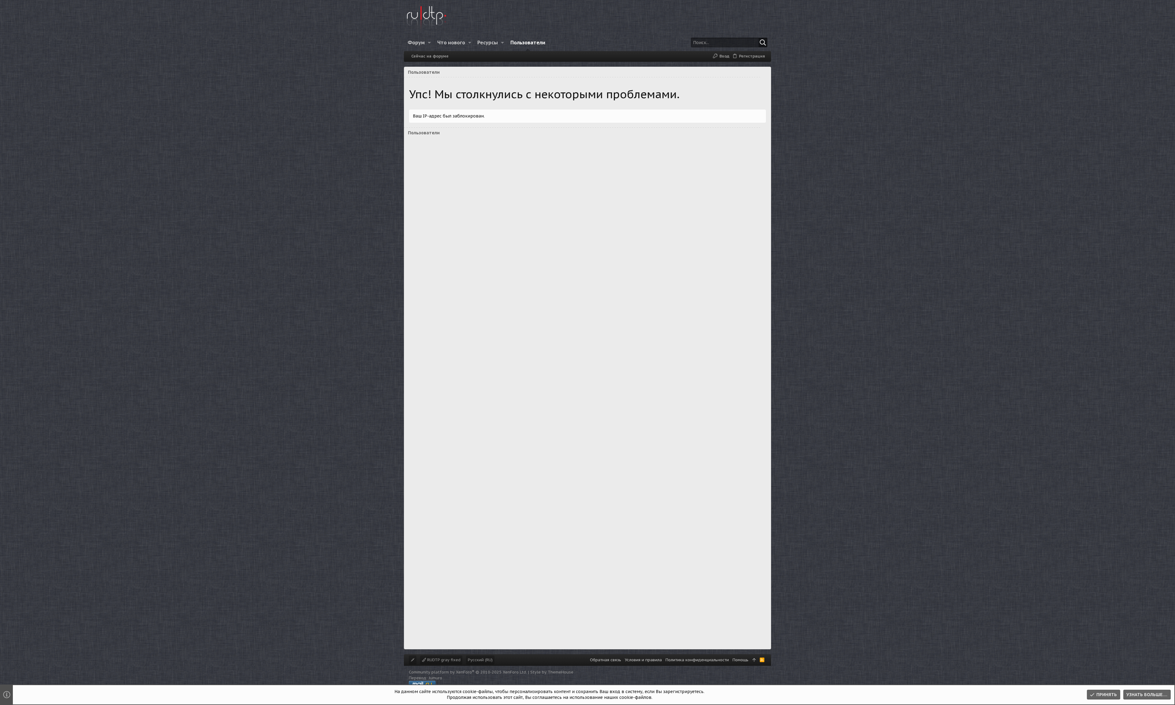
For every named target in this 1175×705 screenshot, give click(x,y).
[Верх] (754, 660)
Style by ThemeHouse (551, 672)
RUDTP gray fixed (443, 659)
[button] (429, 42)
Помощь (740, 659)
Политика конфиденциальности (697, 659)
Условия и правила (643, 659)
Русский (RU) (480, 659)
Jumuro (435, 678)
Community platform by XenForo (468, 672)
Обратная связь (605, 659)
